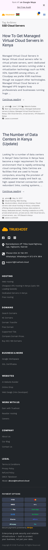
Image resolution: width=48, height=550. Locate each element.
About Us (6, 436)
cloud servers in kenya (26, 203)
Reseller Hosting (9, 413)
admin (7, 106)
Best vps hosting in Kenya (14, 109)
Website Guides (30, 106)
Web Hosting (21, 201)
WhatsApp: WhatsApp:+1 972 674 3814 (24, 256)
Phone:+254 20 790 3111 (17, 253)
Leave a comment (11, 119)
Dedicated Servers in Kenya (14, 293)
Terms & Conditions (11, 464)
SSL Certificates (9, 364)
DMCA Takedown (9, 477)
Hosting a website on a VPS (32, 210)
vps (15, 215)
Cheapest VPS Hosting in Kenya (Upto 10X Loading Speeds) (20, 287)
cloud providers (11, 203)
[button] (17, 14)
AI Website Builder (10, 382)
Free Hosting (7, 297)
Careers (5, 419)
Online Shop (7, 387)
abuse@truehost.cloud (18, 481)
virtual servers (28, 114)
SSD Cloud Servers (15, 114)
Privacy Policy (8, 468)
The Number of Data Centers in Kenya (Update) (20, 139)
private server (24, 213)
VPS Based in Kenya (25, 215)
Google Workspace (10, 359)
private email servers (10, 213)
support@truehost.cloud (17, 262)
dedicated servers (14, 210)
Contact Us (7, 447)
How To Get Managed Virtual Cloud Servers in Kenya (22, 40)
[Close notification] (43, 5)
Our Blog (6, 441)
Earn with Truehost (10, 408)
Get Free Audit (24, 7)
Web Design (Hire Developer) (15, 392)
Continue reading (13, 99)
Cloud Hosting (10, 201)
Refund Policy (8, 473)
